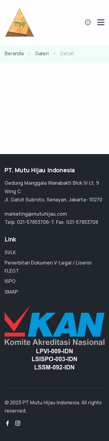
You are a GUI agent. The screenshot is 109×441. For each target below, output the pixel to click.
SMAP (11, 291)
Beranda (14, 53)
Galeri (42, 53)
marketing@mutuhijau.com (36, 213)
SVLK (10, 252)
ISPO (10, 281)
